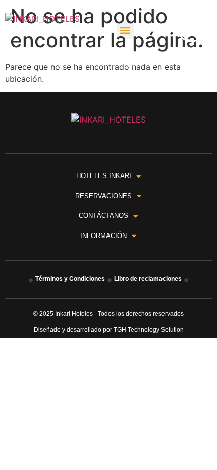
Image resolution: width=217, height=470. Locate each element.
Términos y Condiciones (70, 278)
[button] (125, 30)
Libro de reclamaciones (148, 278)
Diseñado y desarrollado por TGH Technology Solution (109, 329)
